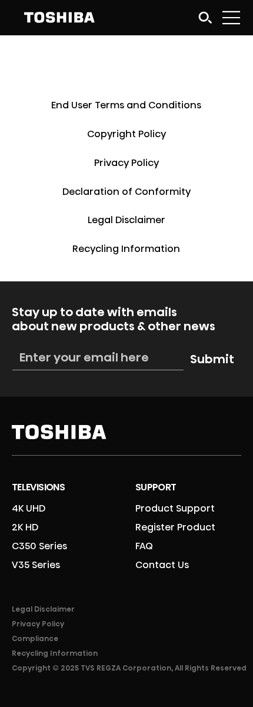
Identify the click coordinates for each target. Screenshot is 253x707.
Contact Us (162, 565)
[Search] (205, 18)
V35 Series (36, 565)
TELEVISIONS (38, 487)
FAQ (144, 546)
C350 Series (39, 546)
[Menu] (231, 17)
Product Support (175, 508)
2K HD (25, 527)
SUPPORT (156, 487)
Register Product (175, 527)
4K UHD (28, 508)
